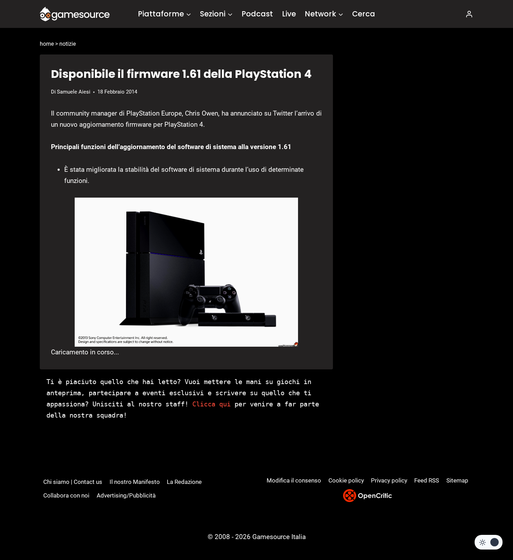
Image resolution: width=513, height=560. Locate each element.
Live (289, 14)
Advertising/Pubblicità (126, 495)
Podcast (257, 14)
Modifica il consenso (294, 480)
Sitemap (457, 480)
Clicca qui (211, 404)
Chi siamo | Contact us (72, 481)
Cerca (363, 14)
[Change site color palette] (489, 542)
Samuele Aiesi (73, 92)
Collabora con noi (66, 495)
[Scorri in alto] (489, 528)
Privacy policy (389, 480)
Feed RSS (426, 480)
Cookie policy (346, 480)
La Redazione (184, 481)
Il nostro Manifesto (135, 481)
